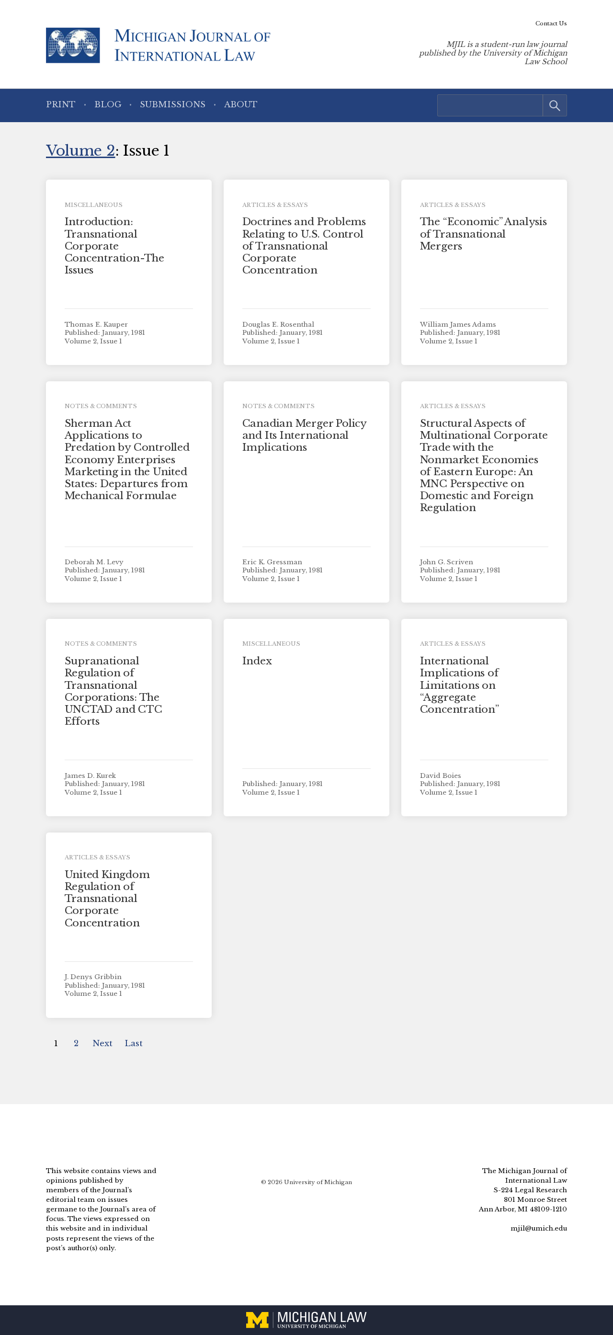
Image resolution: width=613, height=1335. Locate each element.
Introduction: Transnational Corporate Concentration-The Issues (114, 246)
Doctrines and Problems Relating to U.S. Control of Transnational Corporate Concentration (304, 246)
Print (61, 105)
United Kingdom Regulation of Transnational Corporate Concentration (107, 898)
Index (257, 661)
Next (102, 1043)
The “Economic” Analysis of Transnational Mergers (483, 234)
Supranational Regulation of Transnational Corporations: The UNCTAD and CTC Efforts (113, 691)
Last (134, 1043)
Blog (108, 105)
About (241, 105)
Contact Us (551, 23)
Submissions (172, 105)
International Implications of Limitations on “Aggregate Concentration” (459, 685)
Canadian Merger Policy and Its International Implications (304, 435)
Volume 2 (80, 151)
